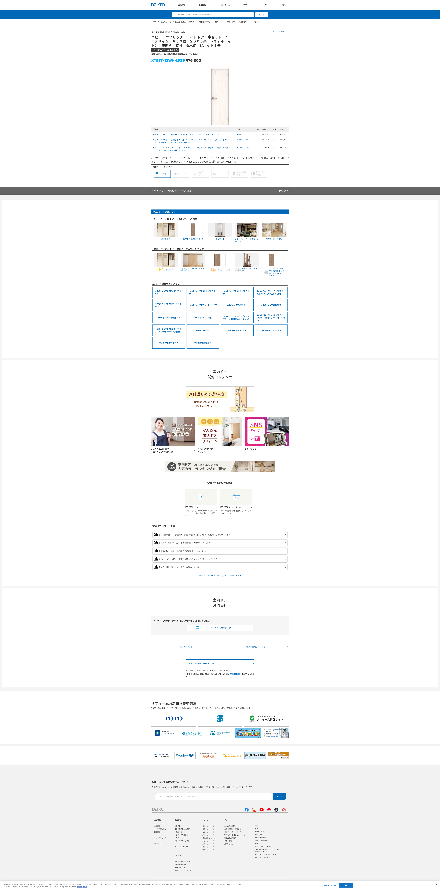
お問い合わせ (228, 844)
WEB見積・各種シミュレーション (235, 835)
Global (159, 844)
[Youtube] (262, 811)
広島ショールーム (208, 844)
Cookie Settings (330, 885)
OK (346, 885)
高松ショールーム (208, 847)
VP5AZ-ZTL (242, 134)
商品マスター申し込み (262, 857)
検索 (261, 14)
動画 (256, 844)
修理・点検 (228, 841)
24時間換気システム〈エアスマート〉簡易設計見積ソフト (268, 850)
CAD (256, 829)
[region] (220, 885)
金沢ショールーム (208, 832)
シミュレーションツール (263, 846)
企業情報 (157, 826)
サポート (227, 820)
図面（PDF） (259, 835)
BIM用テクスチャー (261, 832)
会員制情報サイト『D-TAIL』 (184, 861)
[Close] (436, 884)
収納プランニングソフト (183, 870)
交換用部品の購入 (230, 838)
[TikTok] (276, 811)
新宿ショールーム (208, 835)
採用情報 (157, 832)
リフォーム (180, 838)
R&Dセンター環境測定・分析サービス (267, 854)
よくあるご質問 (229, 826)
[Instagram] (254, 811)
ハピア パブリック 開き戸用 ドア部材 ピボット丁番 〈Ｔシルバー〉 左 (186, 134)
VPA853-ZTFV (243, 147)
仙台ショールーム (208, 829)
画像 (256, 826)
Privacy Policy (82, 887)
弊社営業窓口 (235, 674)
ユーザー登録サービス (182, 864)
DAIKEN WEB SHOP (181, 847)
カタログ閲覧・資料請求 (232, 829)
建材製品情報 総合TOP (182, 829)
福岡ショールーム (208, 850)
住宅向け (179, 832)
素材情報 (178, 826)
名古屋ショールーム (209, 838)
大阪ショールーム (208, 841)
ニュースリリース (160, 838)
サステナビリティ (160, 829)
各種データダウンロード (232, 832)
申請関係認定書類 (261, 838)
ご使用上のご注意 (185, 646)
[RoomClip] (284, 811)
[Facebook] (247, 811)
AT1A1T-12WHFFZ (244, 140)
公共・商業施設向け (183, 835)
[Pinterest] (269, 811)
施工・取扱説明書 (261, 841)
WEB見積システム (181, 867)
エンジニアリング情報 (182, 841)
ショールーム (207, 820)
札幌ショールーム (208, 826)
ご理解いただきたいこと (255, 646)
